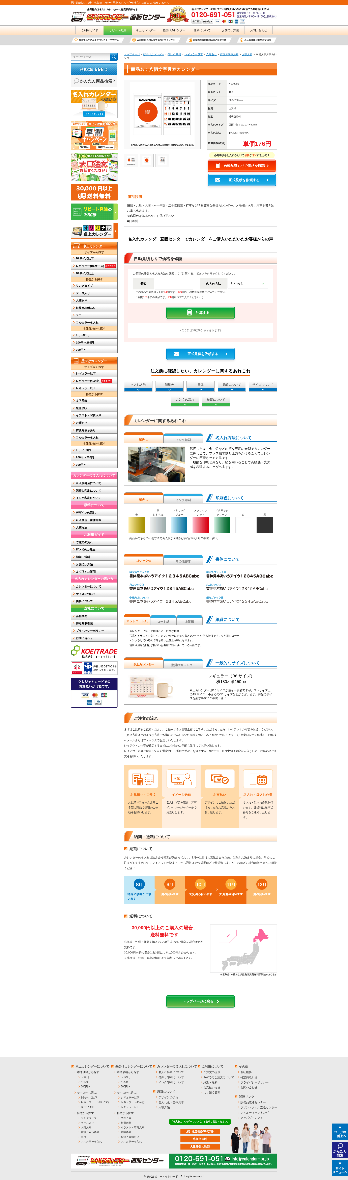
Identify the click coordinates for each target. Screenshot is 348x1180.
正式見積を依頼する (244, 180)
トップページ (132, 54)
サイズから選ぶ (87, 1092)
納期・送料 (83, 557)
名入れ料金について (88, 483)
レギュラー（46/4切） (134, 1102)
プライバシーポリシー (90, 630)
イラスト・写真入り (88, 415)
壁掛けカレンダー (174, 30)
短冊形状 (81, 408)
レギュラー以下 (193, 54)
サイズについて (262, 384)
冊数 (143, 283)
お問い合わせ (258, 30)
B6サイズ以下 (85, 258)
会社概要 (81, 616)
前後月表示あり (229, 54)
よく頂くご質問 (86, 571)
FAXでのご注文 (85, 549)
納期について (216, 399)
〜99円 (85, 1077)
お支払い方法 (230, 30)
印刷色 (169, 384)
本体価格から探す (88, 1072)
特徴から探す (85, 1113)
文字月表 (247, 54)
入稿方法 (81, 527)
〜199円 (125, 1077)
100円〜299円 (85, 342)
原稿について (202, 30)
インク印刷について (88, 497)
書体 (201, 384)
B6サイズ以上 (85, 273)
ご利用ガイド (89, 30)
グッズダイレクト (251, 1117)
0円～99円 (82, 335)
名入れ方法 (213, 283)
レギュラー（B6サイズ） (95, 1102)
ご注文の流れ (185, 399)
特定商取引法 (84, 623)
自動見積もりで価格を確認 (244, 166)
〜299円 (85, 1081)
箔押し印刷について (88, 490)
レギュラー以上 (86, 388)
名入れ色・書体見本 (88, 520)
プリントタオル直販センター (258, 1107)
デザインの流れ (86, 512)
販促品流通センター (253, 1102)
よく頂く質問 (211, 1092)
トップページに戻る (198, 1001)
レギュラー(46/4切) (94, 380)
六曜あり (211, 54)
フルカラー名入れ (87, 322)
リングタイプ (84, 285)
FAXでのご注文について (218, 1077)
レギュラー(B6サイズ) (95, 265)
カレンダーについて (88, 586)
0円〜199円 (174, 54)
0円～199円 (83, 450)
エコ (79, 315)
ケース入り (83, 293)
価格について (84, 601)
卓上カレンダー (146, 30)
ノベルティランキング (254, 1112)
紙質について (232, 384)
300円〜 (81, 349)
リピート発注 (117, 30)
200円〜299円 (85, 457)
